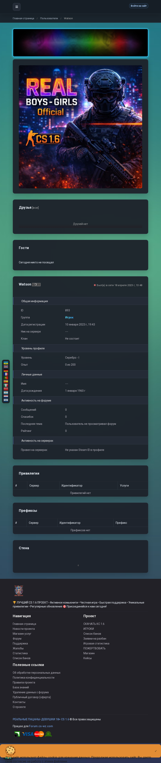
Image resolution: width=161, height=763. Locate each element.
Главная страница (23, 18)
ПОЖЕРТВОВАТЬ (94, 648)
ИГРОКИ (88, 628)
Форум (17, 638)
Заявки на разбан (94, 638)
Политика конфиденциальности (33, 677)
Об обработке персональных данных (36, 672)
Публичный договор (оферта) (32, 697)
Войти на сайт (139, 6)
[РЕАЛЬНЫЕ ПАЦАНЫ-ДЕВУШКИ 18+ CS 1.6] (19, 592)
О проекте (19, 707)
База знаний (21, 687)
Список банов (21, 658)
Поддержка (20, 643)
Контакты (19, 702)
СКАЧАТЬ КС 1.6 (93, 623)
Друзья (29, 207)
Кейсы (87, 658)
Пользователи (49, 18)
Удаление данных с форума (31, 692)
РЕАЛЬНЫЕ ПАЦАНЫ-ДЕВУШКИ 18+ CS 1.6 (41, 719)
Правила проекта (24, 682)
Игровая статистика (96, 643)
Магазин (89, 653)
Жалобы (18, 648)
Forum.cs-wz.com (41, 726)
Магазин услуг (22, 633)
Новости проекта (24, 628)
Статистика (20, 653)
